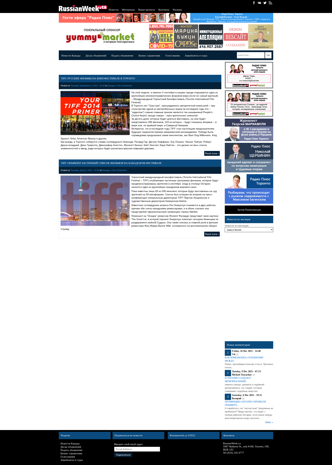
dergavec (161, 36)
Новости (113, 9)
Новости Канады (70, 55)
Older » (269, 422)
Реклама (177, 9)
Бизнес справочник (149, 55)
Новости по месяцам (236, 225)
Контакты (163, 9)
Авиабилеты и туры (196, 55)
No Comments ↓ (125, 85)
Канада (111, 85)
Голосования (172, 55)
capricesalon (186, 36)
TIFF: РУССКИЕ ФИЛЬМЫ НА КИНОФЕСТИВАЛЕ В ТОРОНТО (98, 78)
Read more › (212, 153)
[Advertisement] (249, 287)
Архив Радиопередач (249, 209)
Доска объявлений (96, 55)
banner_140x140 (235, 36)
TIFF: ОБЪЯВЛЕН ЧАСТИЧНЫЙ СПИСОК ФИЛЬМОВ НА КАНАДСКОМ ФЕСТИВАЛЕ (111, 163)
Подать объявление (122, 55)
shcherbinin (211, 36)
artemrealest (260, 36)
